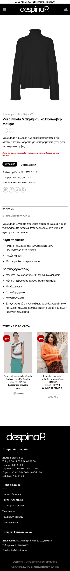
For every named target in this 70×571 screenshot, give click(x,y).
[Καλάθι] (66, 9)
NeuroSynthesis (48, 561)
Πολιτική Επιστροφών (13, 505)
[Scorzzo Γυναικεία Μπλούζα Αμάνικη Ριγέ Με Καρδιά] (17, 352)
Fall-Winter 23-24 (19, 182)
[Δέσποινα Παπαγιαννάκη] (35, 9)
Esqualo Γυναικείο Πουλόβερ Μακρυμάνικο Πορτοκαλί (52, 379)
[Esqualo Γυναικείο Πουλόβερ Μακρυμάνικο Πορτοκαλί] (52, 352)
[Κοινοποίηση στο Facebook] (11, 189)
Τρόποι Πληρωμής (11, 493)
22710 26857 (24, 1)
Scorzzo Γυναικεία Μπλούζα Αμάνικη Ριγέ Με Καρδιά (18, 377)
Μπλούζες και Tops (26, 114)
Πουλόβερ (32, 182)
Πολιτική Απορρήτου (12, 516)
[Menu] (4, 9)
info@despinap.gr (46, 1)
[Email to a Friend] (17, 189)
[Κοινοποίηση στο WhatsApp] (5, 189)
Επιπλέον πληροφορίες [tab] (16, 215)
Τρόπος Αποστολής (12, 499)
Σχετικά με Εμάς (10, 522)
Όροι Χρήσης (9, 511)
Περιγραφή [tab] (8, 209)
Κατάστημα (8, 114)
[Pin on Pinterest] (23, 189)
